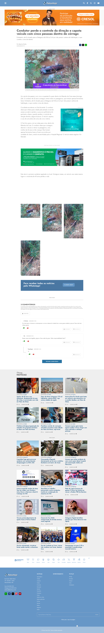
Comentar (25, 313)
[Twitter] (91, 3)
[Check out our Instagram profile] (16, 594)
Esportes (38, 589)
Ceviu (70, 583)
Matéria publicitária (41, 599)
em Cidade (24, 394)
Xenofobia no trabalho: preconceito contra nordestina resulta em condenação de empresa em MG (50, 491)
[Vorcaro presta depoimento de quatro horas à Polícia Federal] (28, 507)
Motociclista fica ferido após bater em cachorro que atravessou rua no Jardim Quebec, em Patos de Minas (76, 399)
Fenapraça (39, 593)
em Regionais (25, 457)
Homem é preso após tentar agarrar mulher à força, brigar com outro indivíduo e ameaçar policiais (76, 428)
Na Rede (71, 578)
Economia (39, 585)
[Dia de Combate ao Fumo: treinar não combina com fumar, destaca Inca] (52, 534)
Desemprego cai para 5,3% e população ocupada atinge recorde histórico (74, 547)
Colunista (39, 580)
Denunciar (77, 329)
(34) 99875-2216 (12, 588)
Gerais (38, 595)
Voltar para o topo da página (68, 619)
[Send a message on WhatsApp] (6, 594)
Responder (67, 329)
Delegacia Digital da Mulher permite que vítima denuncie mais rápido (75, 519)
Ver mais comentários (52, 361)
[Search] (84, 3)
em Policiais (73, 394)
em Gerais (24, 516)
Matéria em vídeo (40, 597)
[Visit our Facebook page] (9, 594)
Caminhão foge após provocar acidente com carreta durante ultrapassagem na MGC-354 (26, 461)
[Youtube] (98, 3)
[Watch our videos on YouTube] (20, 594)
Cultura (38, 583)
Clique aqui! (68, 285)
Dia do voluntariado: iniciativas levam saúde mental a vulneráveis (27, 546)
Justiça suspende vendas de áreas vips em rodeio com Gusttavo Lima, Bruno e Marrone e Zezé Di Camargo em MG (27, 491)
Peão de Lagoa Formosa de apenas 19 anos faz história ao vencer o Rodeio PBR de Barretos (75, 490)
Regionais (39, 607)
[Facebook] (87, 3)
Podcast (70, 580)
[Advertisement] (52, 630)
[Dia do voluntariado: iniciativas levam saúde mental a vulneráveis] (28, 534)
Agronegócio (39, 576)
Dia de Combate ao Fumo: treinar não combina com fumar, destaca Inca (51, 547)
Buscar (97, 614)
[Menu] (5, 3)
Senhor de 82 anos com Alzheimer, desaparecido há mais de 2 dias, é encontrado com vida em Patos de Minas (27, 399)
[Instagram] (94, 3)
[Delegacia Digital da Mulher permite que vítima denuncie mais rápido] (76, 507)
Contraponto (71, 585)
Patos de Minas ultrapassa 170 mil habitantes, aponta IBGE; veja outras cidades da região (51, 398)
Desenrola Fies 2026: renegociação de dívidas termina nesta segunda (51, 519)
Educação (39, 587)
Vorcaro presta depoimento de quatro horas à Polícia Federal (26, 519)
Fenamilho (39, 591)
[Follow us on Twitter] (13, 594)
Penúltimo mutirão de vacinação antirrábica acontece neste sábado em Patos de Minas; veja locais (52, 427)
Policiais (38, 603)
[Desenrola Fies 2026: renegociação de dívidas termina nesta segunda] (52, 507)
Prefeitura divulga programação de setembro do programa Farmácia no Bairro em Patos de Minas (28, 427)
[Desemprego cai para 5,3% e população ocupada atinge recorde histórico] (76, 534)
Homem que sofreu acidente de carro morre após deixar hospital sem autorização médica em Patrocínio (75, 461)
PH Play (38, 601)
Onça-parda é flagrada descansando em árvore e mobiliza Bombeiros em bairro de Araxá (52, 461)
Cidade (38, 578)
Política (38, 605)
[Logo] (50, 3)
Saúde (38, 609)
